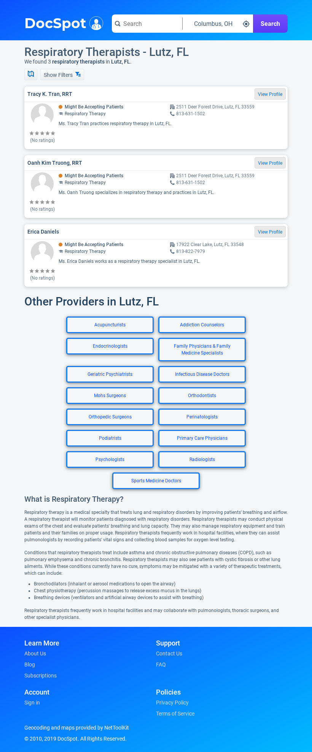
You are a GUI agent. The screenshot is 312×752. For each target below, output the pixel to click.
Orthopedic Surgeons (110, 417)
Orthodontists (202, 395)
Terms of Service (175, 714)
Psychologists (110, 459)
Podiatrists (110, 438)
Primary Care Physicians (202, 438)
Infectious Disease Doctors (202, 374)
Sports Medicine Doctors (156, 480)
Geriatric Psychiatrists (110, 374)
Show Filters (59, 75)
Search (270, 23)
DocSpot (55, 22)
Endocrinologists (110, 346)
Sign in (32, 703)
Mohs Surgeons (110, 395)
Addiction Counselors (202, 325)
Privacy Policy (172, 703)
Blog (29, 664)
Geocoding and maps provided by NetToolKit (76, 728)
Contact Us (169, 653)
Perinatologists (202, 417)
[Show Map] (30, 74)
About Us (35, 653)
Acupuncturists (110, 325)
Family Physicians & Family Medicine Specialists (202, 349)
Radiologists (202, 459)
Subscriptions (40, 676)
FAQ (161, 664)
